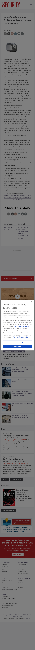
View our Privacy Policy (21, 337)
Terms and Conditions (21, 326)
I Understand (17, 346)
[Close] (32, 301)
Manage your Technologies (17, 342)
